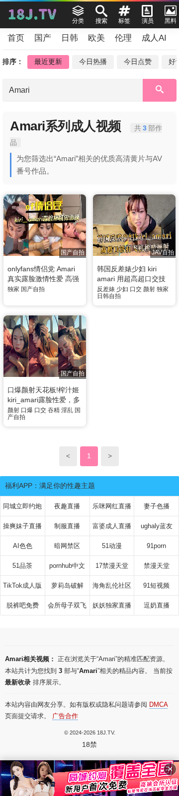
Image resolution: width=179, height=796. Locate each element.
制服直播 (67, 526)
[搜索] (160, 90)
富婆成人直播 (111, 526)
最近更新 (48, 61)
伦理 (123, 38)
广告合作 (65, 716)
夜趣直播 (67, 506)
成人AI (154, 38)
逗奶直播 (157, 605)
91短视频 (156, 585)
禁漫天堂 (157, 565)
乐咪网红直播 (111, 506)
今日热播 (93, 61)
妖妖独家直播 (111, 605)
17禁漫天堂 (111, 565)
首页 (15, 38)
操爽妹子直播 (22, 526)
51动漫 (112, 546)
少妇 (122, 289)
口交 (136, 289)
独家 (13, 289)
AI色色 (22, 546)
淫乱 (67, 410)
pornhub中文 (67, 565)
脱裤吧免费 (22, 605)
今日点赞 (138, 61)
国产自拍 (33, 289)
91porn (156, 546)
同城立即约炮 (22, 506)
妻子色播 (157, 506)
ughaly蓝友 (157, 526)
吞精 (54, 410)
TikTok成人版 (22, 585)
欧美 (96, 38)
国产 (42, 38)
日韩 (69, 38)
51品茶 (22, 565)
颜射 (149, 289)
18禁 (89, 744)
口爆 (27, 410)
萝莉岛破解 (67, 585)
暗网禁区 (67, 546)
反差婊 (106, 289)
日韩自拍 (109, 296)
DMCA (158, 704)
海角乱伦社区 (111, 585)
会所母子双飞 (67, 605)
